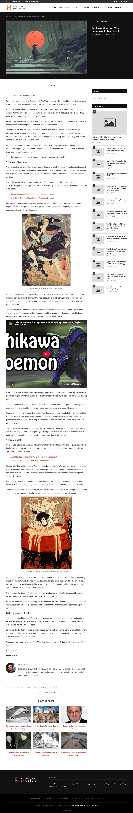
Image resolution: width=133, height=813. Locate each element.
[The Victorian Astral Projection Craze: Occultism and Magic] (18, 714)
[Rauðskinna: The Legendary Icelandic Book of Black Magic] (98, 202)
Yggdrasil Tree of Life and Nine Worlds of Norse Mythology (117, 263)
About (8, 1)
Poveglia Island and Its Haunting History (114, 288)
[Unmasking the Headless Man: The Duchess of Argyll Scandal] (98, 215)
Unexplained (97, 7)
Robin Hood (44, 687)
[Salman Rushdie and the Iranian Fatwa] (74, 714)
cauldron (46, 493)
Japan (31, 109)
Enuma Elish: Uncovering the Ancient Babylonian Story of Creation (116, 163)
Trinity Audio (25, 95)
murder (32, 310)
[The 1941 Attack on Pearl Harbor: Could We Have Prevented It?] (46, 740)
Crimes (76, 7)
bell (23, 469)
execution (10, 687)
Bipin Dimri (97, 34)
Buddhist (71, 473)
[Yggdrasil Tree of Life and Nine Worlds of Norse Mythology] (98, 265)
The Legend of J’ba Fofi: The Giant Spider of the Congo (116, 149)
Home (54, 7)
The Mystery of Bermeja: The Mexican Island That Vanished (117, 237)
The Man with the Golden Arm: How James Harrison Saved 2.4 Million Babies (117, 226)
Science (109, 7)
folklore (9, 608)
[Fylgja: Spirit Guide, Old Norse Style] (98, 177)
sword (41, 301)
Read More (33, 676)
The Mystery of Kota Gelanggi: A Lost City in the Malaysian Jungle (117, 251)
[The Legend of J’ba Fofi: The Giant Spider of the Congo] (98, 152)
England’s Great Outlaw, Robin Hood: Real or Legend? (32, 194)
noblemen (79, 133)
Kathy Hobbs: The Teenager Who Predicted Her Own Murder (106, 138)
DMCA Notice (93, 805)
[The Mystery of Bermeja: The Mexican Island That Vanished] (98, 240)
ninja (35, 687)
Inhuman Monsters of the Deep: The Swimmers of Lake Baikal (116, 276)
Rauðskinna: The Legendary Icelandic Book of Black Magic (117, 200)
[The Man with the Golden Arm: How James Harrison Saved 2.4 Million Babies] (98, 227)
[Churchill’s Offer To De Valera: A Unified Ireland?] (18, 740)
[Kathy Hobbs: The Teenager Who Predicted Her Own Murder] (109, 123)
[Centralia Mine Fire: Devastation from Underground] (74, 740)
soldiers (71, 182)
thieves (54, 133)
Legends (118, 7)
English (47, 113)
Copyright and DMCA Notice (32, 1)
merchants (10, 408)
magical (31, 485)
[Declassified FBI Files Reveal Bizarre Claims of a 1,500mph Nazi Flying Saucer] (98, 189)
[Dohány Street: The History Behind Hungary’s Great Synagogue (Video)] (46, 714)
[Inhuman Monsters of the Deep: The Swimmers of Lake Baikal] (98, 277)
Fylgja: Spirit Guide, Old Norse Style (117, 175)
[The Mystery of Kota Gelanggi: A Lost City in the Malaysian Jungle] (98, 252)
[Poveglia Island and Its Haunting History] (98, 290)
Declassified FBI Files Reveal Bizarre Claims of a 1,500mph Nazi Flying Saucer (116, 188)
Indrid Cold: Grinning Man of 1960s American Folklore (31, 198)
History (86, 7)
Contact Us (84, 805)
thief (53, 687)
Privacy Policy (16, 1)
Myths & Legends (107, 21)
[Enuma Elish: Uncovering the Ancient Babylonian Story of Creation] (98, 164)
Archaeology (65, 7)
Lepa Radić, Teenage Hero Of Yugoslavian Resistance (32, 461)
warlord (40, 149)
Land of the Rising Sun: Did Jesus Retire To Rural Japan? (33, 457)
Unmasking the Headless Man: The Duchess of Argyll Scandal (117, 212)
